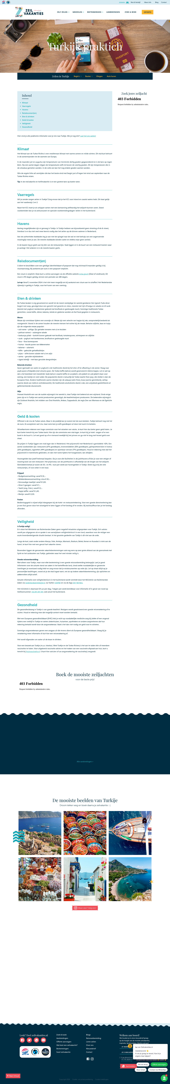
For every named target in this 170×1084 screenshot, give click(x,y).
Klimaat (25, 103)
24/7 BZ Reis (78, 583)
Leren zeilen (91, 1042)
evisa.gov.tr (83, 274)
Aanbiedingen (62, 1038)
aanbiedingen (113, 12)
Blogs (88, 1035)
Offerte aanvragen (63, 1042)
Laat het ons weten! (88, 136)
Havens (25, 110)
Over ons (89, 1045)
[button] (135, 2)
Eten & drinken (28, 116)
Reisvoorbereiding (93, 1038)
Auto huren (111, 76)
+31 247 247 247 (37, 592)
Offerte (147, 12)
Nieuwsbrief (91, 1049)
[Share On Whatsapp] (36, 1040)
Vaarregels (26, 106)
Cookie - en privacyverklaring (82, 1079)
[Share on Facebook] (22, 1040)
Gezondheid (27, 127)
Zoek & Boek (130, 12)
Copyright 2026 (64, 1079)
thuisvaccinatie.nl (33, 652)
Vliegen (99, 76)
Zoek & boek (61, 1035)
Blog (156, 2)
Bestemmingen (62, 1049)
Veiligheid (26, 123)
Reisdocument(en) (29, 113)
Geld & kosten (28, 120)
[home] (29, 12)
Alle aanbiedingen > (85, 762)
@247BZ (57, 583)
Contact (164, 2)
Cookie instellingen (101, 1079)
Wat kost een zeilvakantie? (66, 1045)
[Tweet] (29, 1040)
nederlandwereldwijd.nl (35, 583)
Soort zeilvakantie (63, 1052)
